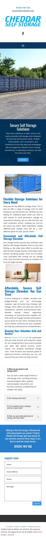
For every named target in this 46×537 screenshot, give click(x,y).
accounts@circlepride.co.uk (23, 11)
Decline (11, 535)
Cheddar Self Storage (19, 337)
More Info (37, 532)
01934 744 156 (23, 7)
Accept (3, 535)
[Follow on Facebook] (23, 33)
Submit (37, 503)
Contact (23, 160)
